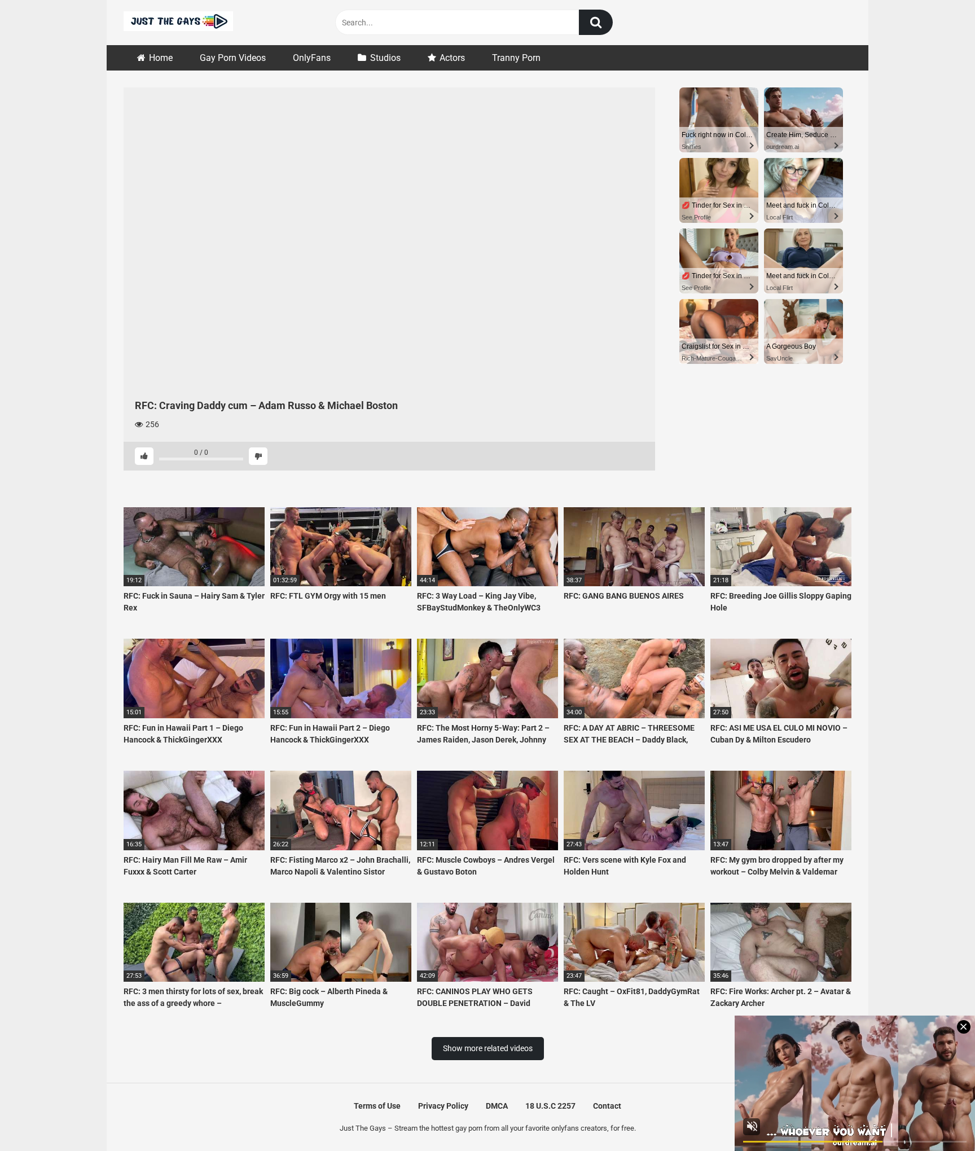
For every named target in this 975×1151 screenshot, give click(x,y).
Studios (385, 57)
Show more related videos (488, 1048)
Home (161, 57)
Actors (452, 57)
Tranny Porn (516, 57)
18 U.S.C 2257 (550, 1105)
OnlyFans (312, 57)
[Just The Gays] (178, 22)
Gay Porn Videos (233, 57)
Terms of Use (377, 1105)
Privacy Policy (443, 1105)
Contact (607, 1105)
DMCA (497, 1105)
